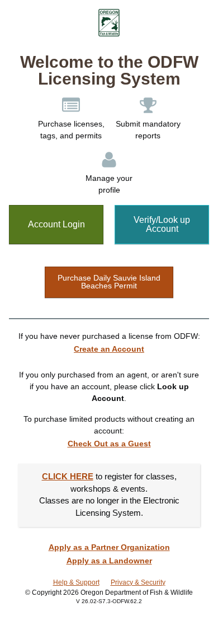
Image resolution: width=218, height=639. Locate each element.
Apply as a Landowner (109, 560)
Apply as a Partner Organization (109, 547)
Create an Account (109, 348)
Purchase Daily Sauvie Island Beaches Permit (109, 281)
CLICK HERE (67, 476)
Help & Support (76, 582)
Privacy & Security (138, 582)
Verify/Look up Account (162, 224)
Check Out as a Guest (109, 443)
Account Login (56, 224)
